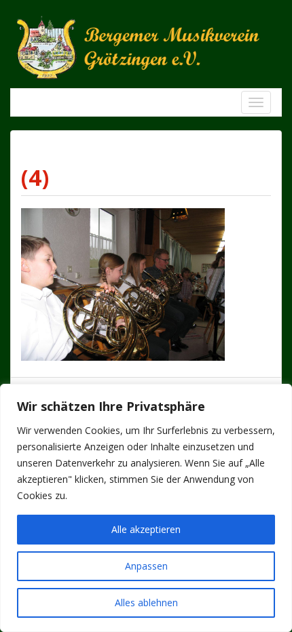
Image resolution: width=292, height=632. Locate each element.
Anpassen (146, 565)
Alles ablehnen (146, 602)
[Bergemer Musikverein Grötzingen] (146, 46)
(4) (35, 177)
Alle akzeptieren (146, 529)
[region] (146, 508)
